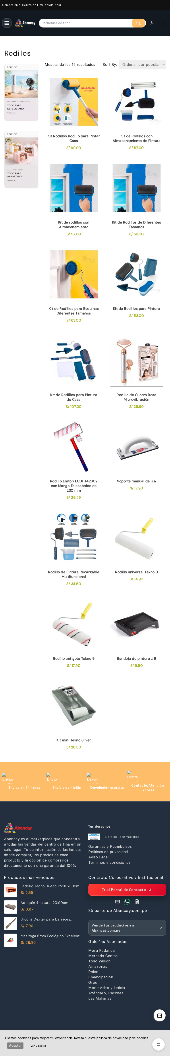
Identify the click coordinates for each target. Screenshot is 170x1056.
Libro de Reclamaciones (122, 836)
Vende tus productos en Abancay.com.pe (113, 927)
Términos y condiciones (109, 862)
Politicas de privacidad (108, 852)
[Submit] (138, 23)
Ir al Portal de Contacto (124, 889)
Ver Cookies (38, 1045)
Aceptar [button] (15, 1045)
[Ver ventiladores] (21, 96)
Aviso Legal (98, 857)
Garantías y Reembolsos (110, 846)
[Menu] (7, 23)
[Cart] (163, 23)
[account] (152, 23)
